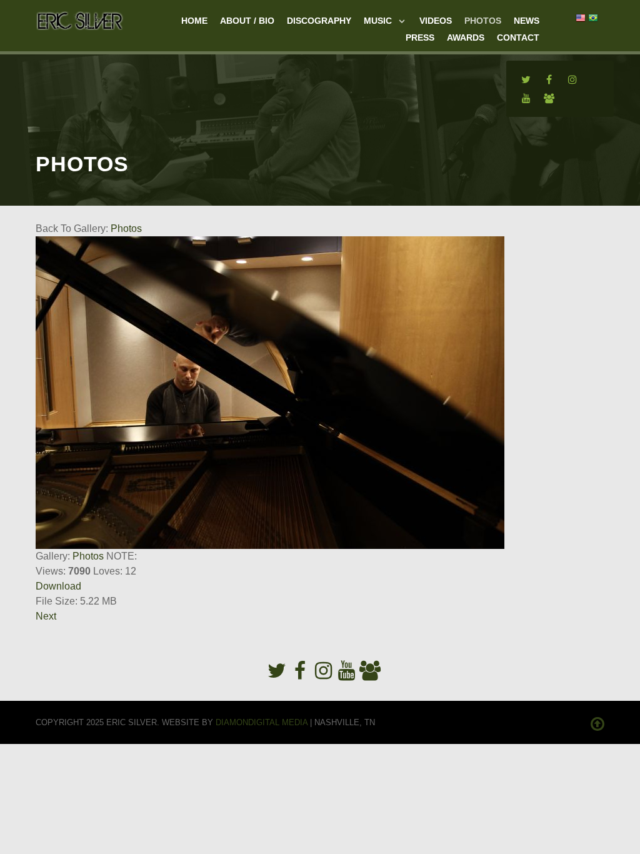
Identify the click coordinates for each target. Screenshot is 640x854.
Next (46, 616)
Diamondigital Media (262, 722)
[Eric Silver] (80, 19)
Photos (126, 228)
